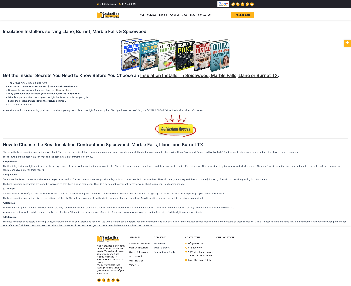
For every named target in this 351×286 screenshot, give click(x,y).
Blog (192, 15)
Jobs (184, 15)
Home (141, 15)
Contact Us (204, 15)
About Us (174, 15)
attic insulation (62, 90)
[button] (347, 43)
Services (151, 15)
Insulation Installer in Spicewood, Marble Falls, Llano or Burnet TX (209, 75)
